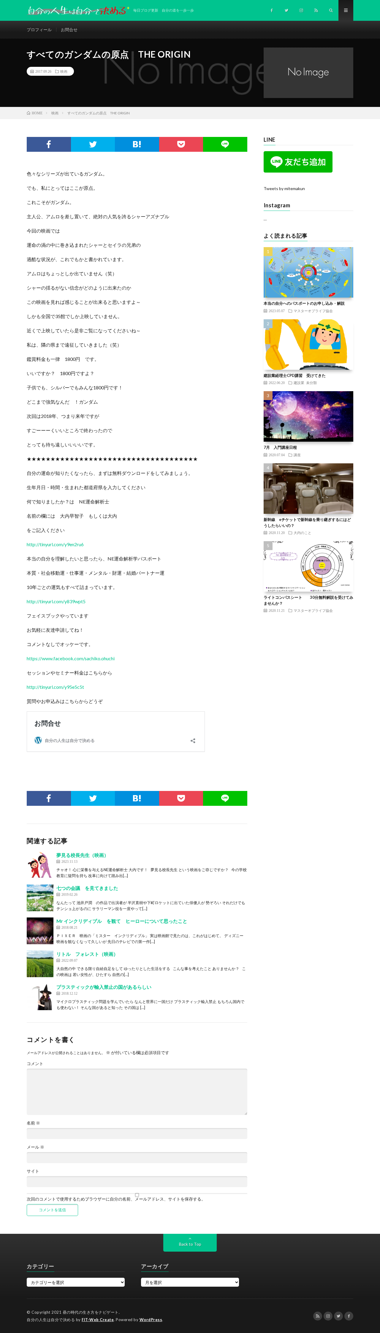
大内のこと (302, 532)
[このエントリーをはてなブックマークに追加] (137, 144)
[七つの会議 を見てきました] (40, 898)
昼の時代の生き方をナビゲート (91, 1312)
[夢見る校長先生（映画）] (40, 865)
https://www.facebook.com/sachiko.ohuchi (71, 658)
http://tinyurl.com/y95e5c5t (55, 687)
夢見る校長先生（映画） (82, 855)
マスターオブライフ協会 (313, 310)
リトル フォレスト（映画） (87, 954)
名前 (33, 1123)
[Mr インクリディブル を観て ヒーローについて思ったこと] (40, 930)
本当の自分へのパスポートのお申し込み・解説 (304, 303)
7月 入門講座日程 (280, 447)
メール (35, 1147)
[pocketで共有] (181, 144)
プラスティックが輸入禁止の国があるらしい (103, 987)
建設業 (299, 382)
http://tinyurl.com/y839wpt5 (56, 601)
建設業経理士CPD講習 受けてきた (295, 375)
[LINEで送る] (225, 144)
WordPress (151, 1319)
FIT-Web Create (98, 1319)
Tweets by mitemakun (284, 188)
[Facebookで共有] (49, 144)
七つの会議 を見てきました (87, 888)
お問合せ (69, 29)
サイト (33, 1171)
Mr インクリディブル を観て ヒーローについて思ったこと (121, 921)
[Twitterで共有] (93, 144)
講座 (297, 455)
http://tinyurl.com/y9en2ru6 (55, 544)
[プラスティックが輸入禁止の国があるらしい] (40, 996)
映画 (63, 71)
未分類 (311, 382)
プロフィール (39, 29)
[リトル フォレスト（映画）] (40, 963)
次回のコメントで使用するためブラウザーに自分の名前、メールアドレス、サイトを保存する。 (116, 1199)
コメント (35, 1064)
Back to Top (190, 1244)
